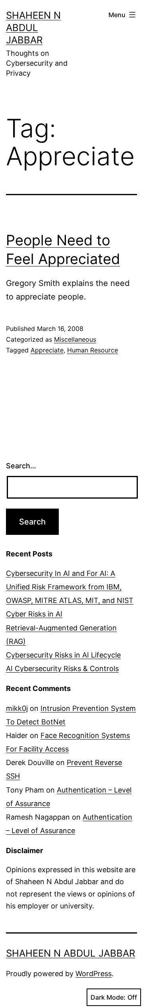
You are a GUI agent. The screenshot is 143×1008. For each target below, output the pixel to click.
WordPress (93, 973)
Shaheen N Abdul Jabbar (33, 28)
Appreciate (47, 350)
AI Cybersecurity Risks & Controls (62, 668)
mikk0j (17, 708)
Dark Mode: (108, 997)
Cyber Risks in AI (34, 614)
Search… (21, 466)
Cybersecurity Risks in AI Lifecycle (63, 655)
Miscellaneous (75, 339)
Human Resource (92, 350)
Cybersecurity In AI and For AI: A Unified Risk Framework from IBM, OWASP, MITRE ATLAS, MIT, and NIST (69, 587)
